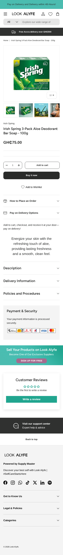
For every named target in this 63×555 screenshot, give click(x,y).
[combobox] (31, 22)
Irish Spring (8, 123)
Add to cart (42, 165)
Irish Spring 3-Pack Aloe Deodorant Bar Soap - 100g (33, 40)
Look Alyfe (14, 547)
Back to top (31, 439)
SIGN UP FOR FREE (31, 360)
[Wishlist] (50, 14)
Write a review (31, 399)
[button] (57, 14)
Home (5, 40)
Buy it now (31, 175)
